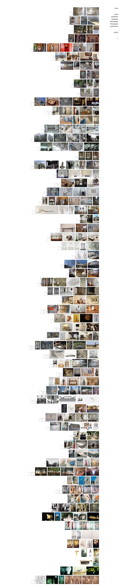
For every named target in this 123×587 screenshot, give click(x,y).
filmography (114, 24)
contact (116, 32)
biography (115, 19)
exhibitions (114, 17)
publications (114, 26)
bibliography (114, 21)
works (116, 14)
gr (117, 38)
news (116, 8)
